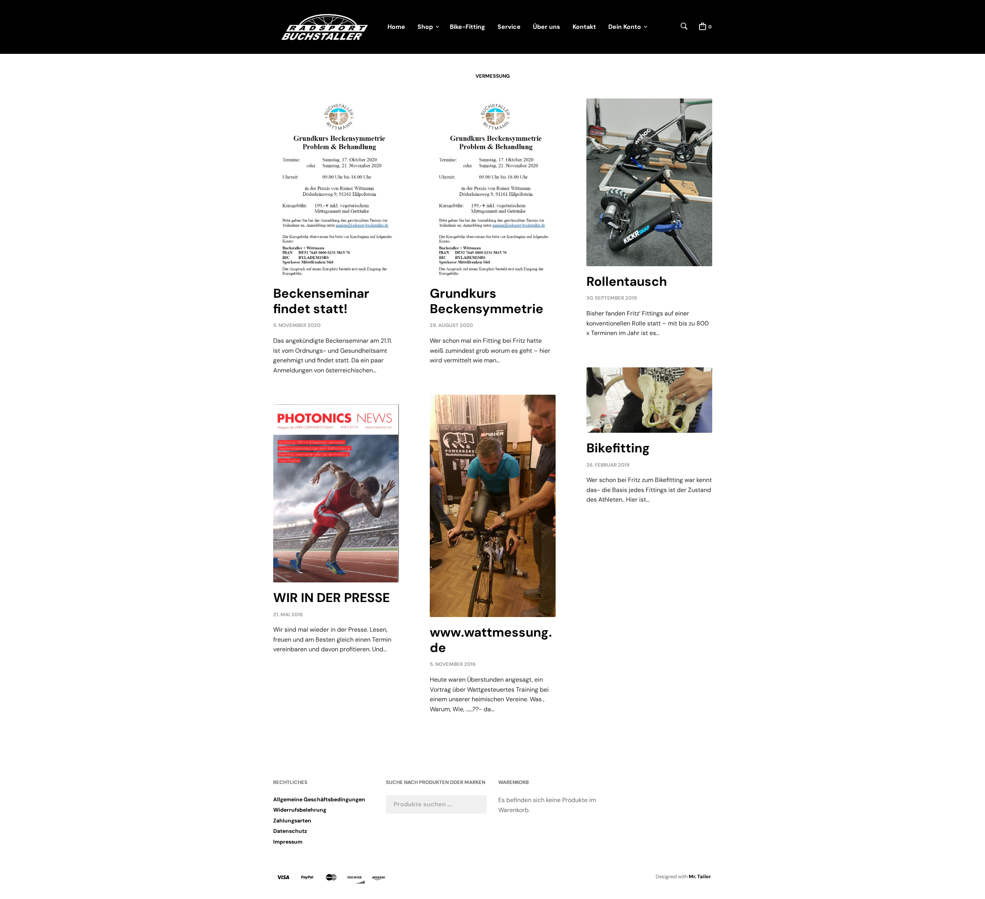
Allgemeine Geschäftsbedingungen (319, 799)
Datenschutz (290, 830)
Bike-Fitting (467, 27)
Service (509, 27)
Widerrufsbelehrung (299, 809)
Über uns (546, 27)
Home (396, 27)
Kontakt (584, 27)
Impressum (287, 841)
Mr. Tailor (700, 876)
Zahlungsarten (292, 820)
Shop (425, 27)
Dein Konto (624, 27)
